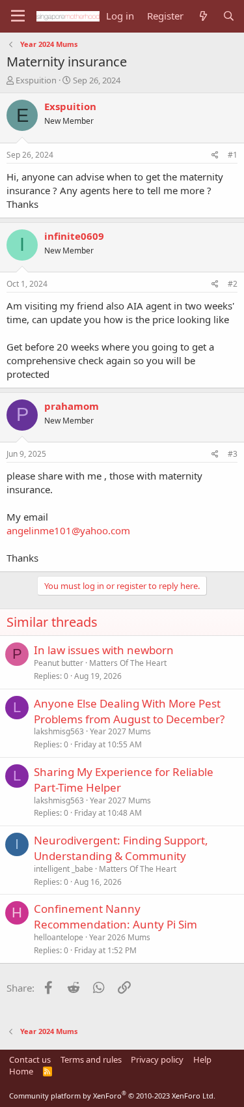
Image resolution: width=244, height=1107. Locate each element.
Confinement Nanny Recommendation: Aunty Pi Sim (115, 916)
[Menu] (18, 16)
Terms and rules (91, 1059)
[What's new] (202, 16)
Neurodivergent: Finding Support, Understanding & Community (121, 848)
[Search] (228, 16)
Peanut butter (58, 663)
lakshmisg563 (59, 731)
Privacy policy (157, 1059)
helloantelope (58, 937)
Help (202, 1059)
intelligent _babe (63, 868)
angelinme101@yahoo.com (68, 530)
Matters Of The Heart (128, 663)
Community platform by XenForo (112, 1095)
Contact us (30, 1059)
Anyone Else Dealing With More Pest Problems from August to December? (129, 711)
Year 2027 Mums (120, 731)
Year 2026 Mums (119, 937)
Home (21, 1071)
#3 (232, 453)
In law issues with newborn (104, 649)
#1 (232, 154)
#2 (232, 283)
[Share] (215, 155)
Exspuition (36, 80)
